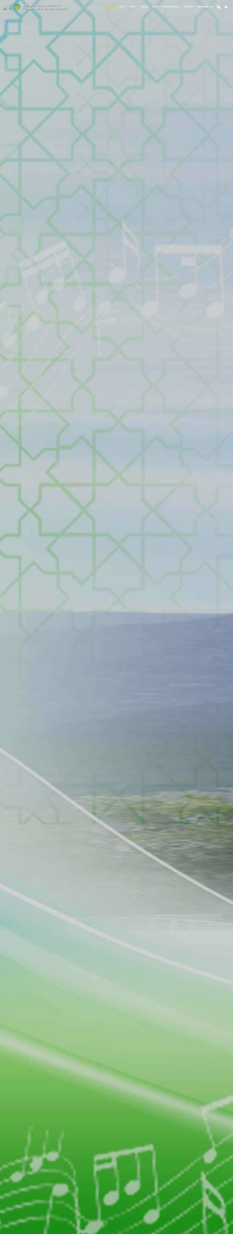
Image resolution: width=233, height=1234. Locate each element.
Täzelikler (188, 7)
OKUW (132, 7)
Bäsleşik (144, 7)
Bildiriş (155, 7)
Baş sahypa (110, 7)
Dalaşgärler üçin (171, 7)
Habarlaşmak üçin (205, 7)
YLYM (121, 7)
